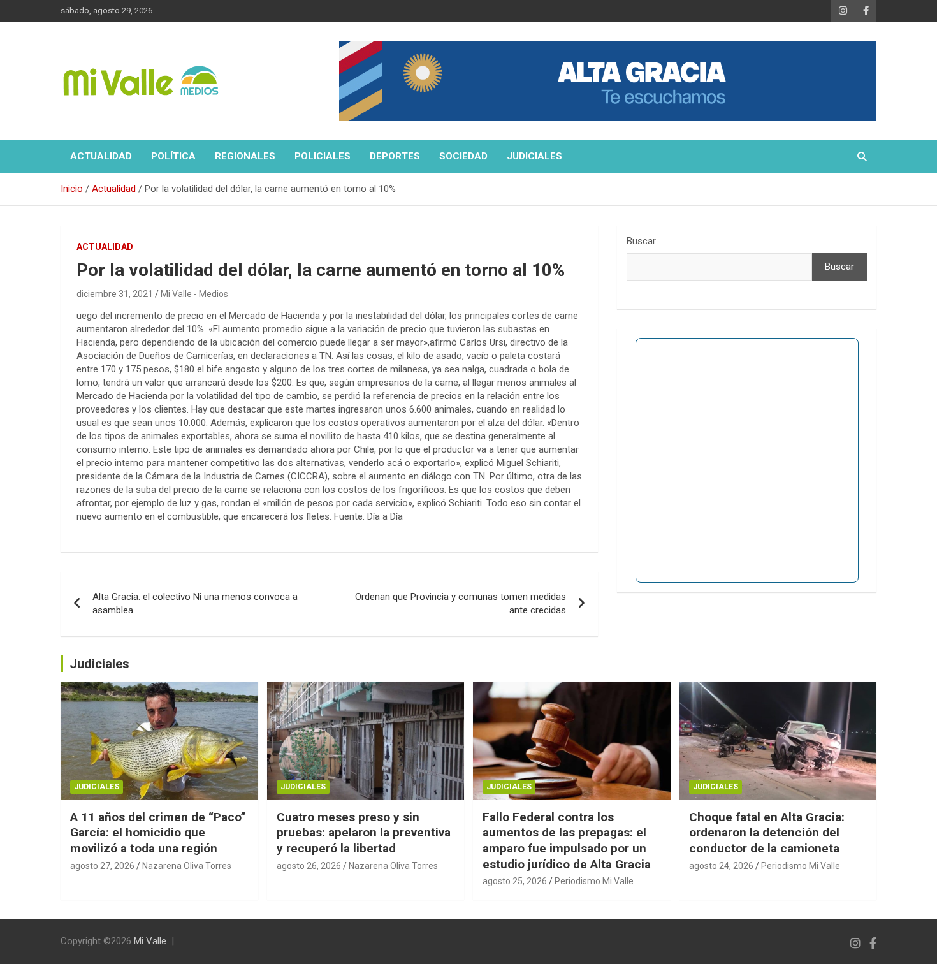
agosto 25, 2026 (515, 881)
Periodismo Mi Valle (594, 881)
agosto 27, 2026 (102, 866)
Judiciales (534, 156)
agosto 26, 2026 (309, 866)
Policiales (322, 156)
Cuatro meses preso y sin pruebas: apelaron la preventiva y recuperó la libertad (364, 833)
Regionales (245, 156)
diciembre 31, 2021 (114, 294)
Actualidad (101, 156)
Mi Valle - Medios (194, 294)
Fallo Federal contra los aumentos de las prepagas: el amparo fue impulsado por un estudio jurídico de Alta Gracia (567, 841)
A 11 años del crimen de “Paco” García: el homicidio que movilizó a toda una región (158, 833)
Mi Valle (150, 941)
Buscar (641, 241)
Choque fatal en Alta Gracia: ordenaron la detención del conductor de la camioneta (767, 833)
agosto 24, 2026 (721, 866)
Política (173, 156)
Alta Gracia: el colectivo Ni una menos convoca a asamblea (195, 603)
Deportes (395, 156)
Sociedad (463, 156)
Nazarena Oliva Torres (186, 866)
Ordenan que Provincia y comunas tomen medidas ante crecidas (460, 603)
